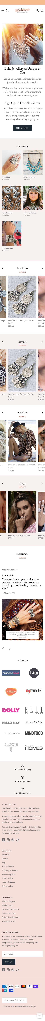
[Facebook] (3, 839)
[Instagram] (8, 839)
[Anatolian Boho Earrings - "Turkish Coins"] (22, 297)
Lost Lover (11, 1006)
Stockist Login (7, 905)
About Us (5, 854)
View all (22, 272)
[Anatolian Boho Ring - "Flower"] (22, 512)
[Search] (8, 10)
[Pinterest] (13, 839)
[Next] (9, 649)
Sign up (8, 962)
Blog (4, 862)
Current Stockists (8, 913)
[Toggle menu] (3, 10)
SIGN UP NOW (22, 128)
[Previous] (3, 649)
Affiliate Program (8, 901)
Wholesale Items (8, 921)
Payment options (8, 874)
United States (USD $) (13, 1000)
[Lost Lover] (22, 11)
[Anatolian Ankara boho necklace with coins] (22, 441)
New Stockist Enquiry (10, 909)
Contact (5, 858)
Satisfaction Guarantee (11, 917)
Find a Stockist (8, 866)
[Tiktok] (17, 839)
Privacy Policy (7, 878)
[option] (22, 607)
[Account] (37, 10)
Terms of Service (8, 882)
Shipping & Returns (10, 870)
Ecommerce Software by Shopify (25, 1006)
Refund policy (7, 886)
